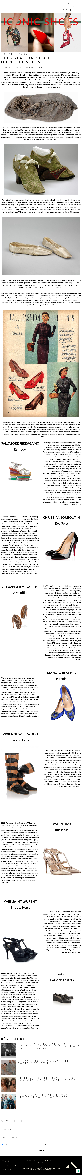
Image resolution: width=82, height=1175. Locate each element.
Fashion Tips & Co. (15, 54)
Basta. (49, 1169)
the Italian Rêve (38, 1168)
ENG (5, 1145)
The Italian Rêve (70, 6)
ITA (45, 1145)
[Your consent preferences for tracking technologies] (78, 1171)
